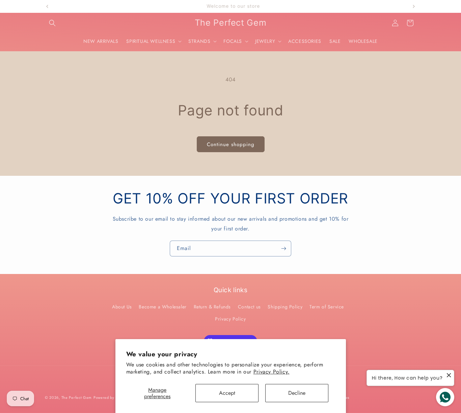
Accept (227, 393)
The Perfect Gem (76, 397)
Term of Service (326, 306)
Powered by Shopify (111, 397)
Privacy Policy (230, 318)
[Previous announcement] (47, 6)
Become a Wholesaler (162, 306)
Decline (296, 393)
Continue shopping (230, 144)
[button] (52, 23)
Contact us (249, 306)
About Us (122, 306)
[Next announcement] (413, 6)
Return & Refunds (212, 306)
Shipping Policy (285, 306)
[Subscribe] (283, 248)
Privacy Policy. (271, 372)
